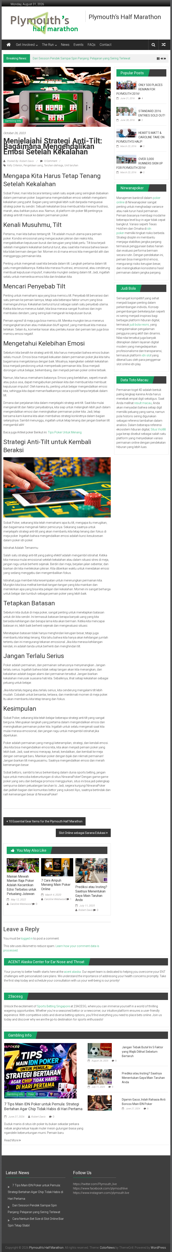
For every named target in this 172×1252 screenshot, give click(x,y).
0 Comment (50, 161)
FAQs (91, 45)
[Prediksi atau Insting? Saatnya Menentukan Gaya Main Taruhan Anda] (91, 870)
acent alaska (72, 971)
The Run (48, 45)
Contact (105, 45)
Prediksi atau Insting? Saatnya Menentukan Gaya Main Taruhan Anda (91, 893)
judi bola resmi (139, 324)
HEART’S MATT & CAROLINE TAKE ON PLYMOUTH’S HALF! (140, 137)
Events (78, 45)
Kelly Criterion (14, 165)
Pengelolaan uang (33, 165)
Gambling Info (13, 120)
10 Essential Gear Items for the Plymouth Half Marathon (45, 821)
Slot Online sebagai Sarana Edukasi (82, 833)
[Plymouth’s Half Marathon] (8, 45)
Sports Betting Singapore (53, 1006)
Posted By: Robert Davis (20, 161)
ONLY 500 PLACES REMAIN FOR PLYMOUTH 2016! (139, 89)
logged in (27, 938)
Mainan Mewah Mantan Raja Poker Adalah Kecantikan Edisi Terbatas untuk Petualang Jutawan (21, 885)
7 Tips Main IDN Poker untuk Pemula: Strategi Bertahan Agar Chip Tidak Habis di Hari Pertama (35, 1192)
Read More (11, 1140)
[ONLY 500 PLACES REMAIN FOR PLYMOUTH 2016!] (126, 85)
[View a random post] (163, 44)
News (65, 45)
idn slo (146, 355)
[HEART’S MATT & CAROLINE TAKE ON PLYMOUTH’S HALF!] (126, 132)
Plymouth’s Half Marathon (125, 16)
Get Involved (25, 45)
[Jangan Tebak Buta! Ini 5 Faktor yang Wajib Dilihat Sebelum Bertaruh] (100, 1050)
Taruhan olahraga (53, 165)
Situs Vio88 (158, 429)
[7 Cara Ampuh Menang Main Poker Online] (57, 867)
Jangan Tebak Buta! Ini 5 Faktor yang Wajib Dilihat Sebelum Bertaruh (142, 1052)
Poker (31, 1094)
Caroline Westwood (20, 904)
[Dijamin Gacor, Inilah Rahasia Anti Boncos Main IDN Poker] (100, 1102)
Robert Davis (85, 910)
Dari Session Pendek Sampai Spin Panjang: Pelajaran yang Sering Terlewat (81, 58)
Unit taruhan (71, 165)
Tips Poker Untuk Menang (65, 432)
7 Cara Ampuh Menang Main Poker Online (55, 884)
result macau (143, 403)
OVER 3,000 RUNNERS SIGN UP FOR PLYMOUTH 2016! (139, 163)
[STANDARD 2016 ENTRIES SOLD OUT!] (126, 111)
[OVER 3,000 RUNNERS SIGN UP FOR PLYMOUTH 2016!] (126, 159)
